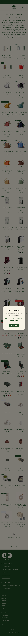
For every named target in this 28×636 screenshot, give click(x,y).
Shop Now (14, 325)
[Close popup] (22, 309)
